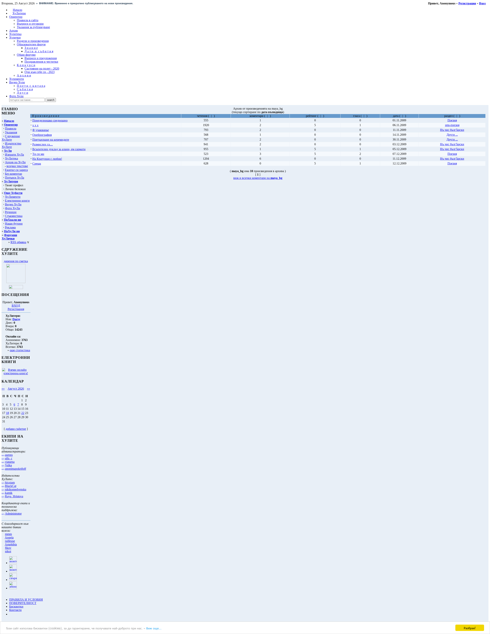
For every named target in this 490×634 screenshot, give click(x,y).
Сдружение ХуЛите (11, 138)
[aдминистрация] (10, 614)
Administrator (13, 513)
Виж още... (154, 628)
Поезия (452, 120)
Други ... (452, 134)
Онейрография (42, 134)
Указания (11, 132)
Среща (36, 163)
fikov (8, 547)
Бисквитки (16, 606)
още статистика (20, 350)
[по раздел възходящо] (455, 115)
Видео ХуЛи (13, 204)
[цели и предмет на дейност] (15, 282)
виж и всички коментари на (257, 178)
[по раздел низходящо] (458, 115)
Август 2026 (16, 388)
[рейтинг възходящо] (319, 115)
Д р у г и (22, 92)
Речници (10, 212)
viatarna (10, 461)
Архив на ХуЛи (15, 162)
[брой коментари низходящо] (269, 115)
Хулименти (16, 78)
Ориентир (11, 124)
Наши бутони (14, 223)
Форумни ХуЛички (9, 236)
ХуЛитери (19, 13)
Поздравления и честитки (41, 61)
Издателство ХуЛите (11, 145)
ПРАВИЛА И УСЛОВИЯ (26, 599)
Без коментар (13, 173)
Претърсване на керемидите (50, 139)
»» (28, 388)
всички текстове (17, 166)
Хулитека (15, 34)
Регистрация (16, 309)
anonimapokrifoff (15, 468)
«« (3, 388)
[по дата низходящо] (404, 115)
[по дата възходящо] (401, 115)
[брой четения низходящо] (213, 115)
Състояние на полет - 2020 (41, 68)
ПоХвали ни (12, 219)
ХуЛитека (11, 158)
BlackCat (10, 486)
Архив (13, 30)
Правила (10, 128)
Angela (9, 537)
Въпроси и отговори (30, 23)
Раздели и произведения (33, 41)
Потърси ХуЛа (14, 177)
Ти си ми (38, 154)
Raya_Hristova (14, 496)
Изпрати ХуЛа (14, 154)
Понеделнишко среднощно (50, 120)
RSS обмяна (18, 242)
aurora (9, 455)
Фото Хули (16, 96)
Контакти (15, 610)
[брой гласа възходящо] (363, 115)
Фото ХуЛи (12, 208)
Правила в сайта (27, 20)
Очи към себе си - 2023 (39, 72)
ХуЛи (8, 150)
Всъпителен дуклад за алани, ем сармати (59, 149)
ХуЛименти (12, 196)
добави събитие (16, 428)
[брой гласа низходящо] (365, 115)
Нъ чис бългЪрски (452, 129)
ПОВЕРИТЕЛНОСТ (22, 603)
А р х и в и (24, 75)
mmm (8, 534)
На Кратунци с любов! (47, 158)
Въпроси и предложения (40, 58)
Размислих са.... (42, 144)
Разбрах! (470, 627)
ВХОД (16, 305)
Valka (8, 465)
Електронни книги (17, 200)
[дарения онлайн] (16, 288)
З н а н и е (31, 47)
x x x (35, 125)
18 (7, 413)
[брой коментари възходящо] (266, 115)
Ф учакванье (40, 130)
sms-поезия (452, 125)
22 (22, 413)
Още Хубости (13, 193)
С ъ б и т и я (25, 89)
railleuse (10, 541)
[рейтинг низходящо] (322, 115)
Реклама (10, 227)
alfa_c (8, 458)
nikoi (8, 551)
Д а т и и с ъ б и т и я (38, 51)
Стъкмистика (13, 216)
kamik (8, 492)
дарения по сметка (16, 261)
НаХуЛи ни (12, 231)
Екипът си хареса (16, 170)
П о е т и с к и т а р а (31, 85)
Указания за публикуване (33, 27)
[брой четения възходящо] (210, 115)
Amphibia (11, 544)
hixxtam (10, 482)
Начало (17, 9)
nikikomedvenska (15, 489)
